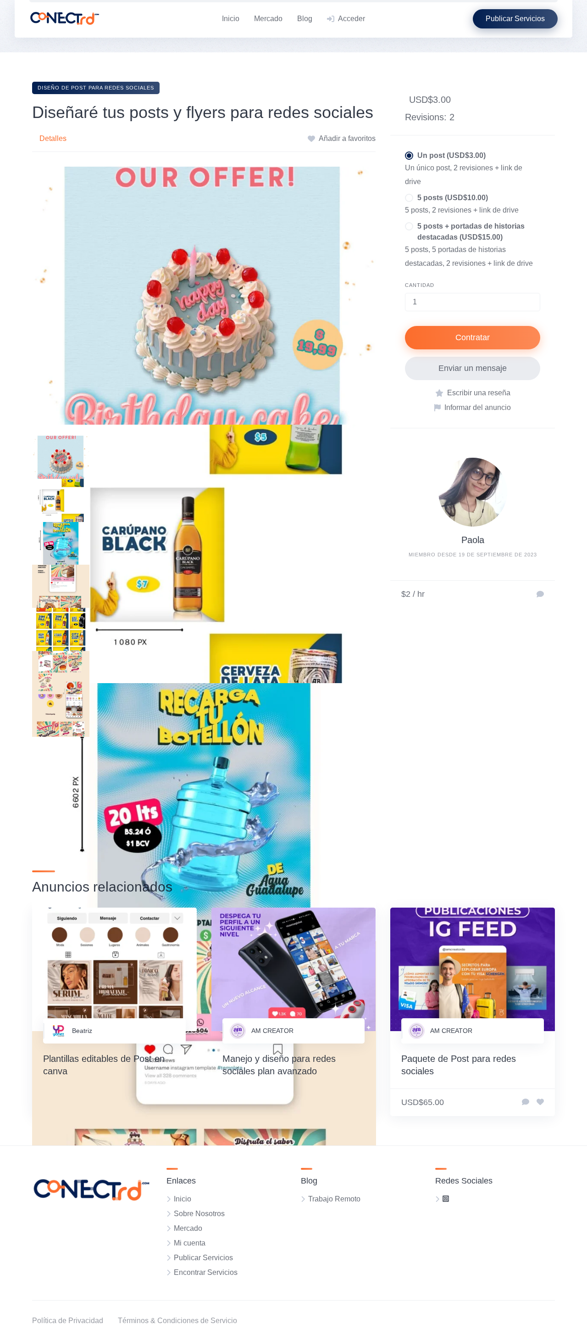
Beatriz (82, 1030)
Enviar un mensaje (472, 368)
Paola (472, 540)
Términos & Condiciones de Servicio (177, 1320)
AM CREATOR (272, 1030)
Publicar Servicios (203, 1258)
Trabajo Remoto (334, 1199)
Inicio (230, 18)
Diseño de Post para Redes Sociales (96, 87)
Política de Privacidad (67, 1320)
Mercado (268, 18)
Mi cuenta (189, 1243)
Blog (304, 18)
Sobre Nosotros (199, 1214)
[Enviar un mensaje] (540, 594)
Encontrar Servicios (206, 1272)
